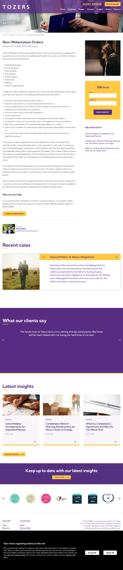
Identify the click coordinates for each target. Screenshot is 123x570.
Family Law (32, 46)
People (81, 9)
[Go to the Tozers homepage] (16, 7)
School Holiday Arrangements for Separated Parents (99, 134)
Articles (20, 35)
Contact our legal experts (14, 214)
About (108, 9)
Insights (99, 9)
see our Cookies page (16, 555)
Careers (90, 9)
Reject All (110, 553)
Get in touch (112, 4)
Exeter (22, 525)
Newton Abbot (25, 528)
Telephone (92, 100)
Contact (117, 9)
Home (62, 9)
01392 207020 (92, 4)
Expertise (72, 9)
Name (91, 92)
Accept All (92, 553)
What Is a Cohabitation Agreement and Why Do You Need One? (102, 149)
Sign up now (60, 477)
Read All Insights (12, 454)
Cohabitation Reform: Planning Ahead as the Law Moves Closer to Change (102, 142)
